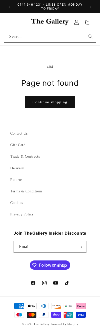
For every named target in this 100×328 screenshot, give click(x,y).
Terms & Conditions (26, 191)
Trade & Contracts (25, 156)
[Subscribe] (80, 247)
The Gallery (42, 323)
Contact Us (19, 133)
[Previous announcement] (9, 6)
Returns (16, 180)
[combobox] (50, 36)
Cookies (16, 203)
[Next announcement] (90, 6)
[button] (10, 22)
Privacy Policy (22, 214)
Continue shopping (50, 102)
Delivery (17, 168)
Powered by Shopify (64, 323)
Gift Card (17, 145)
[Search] (90, 36)
